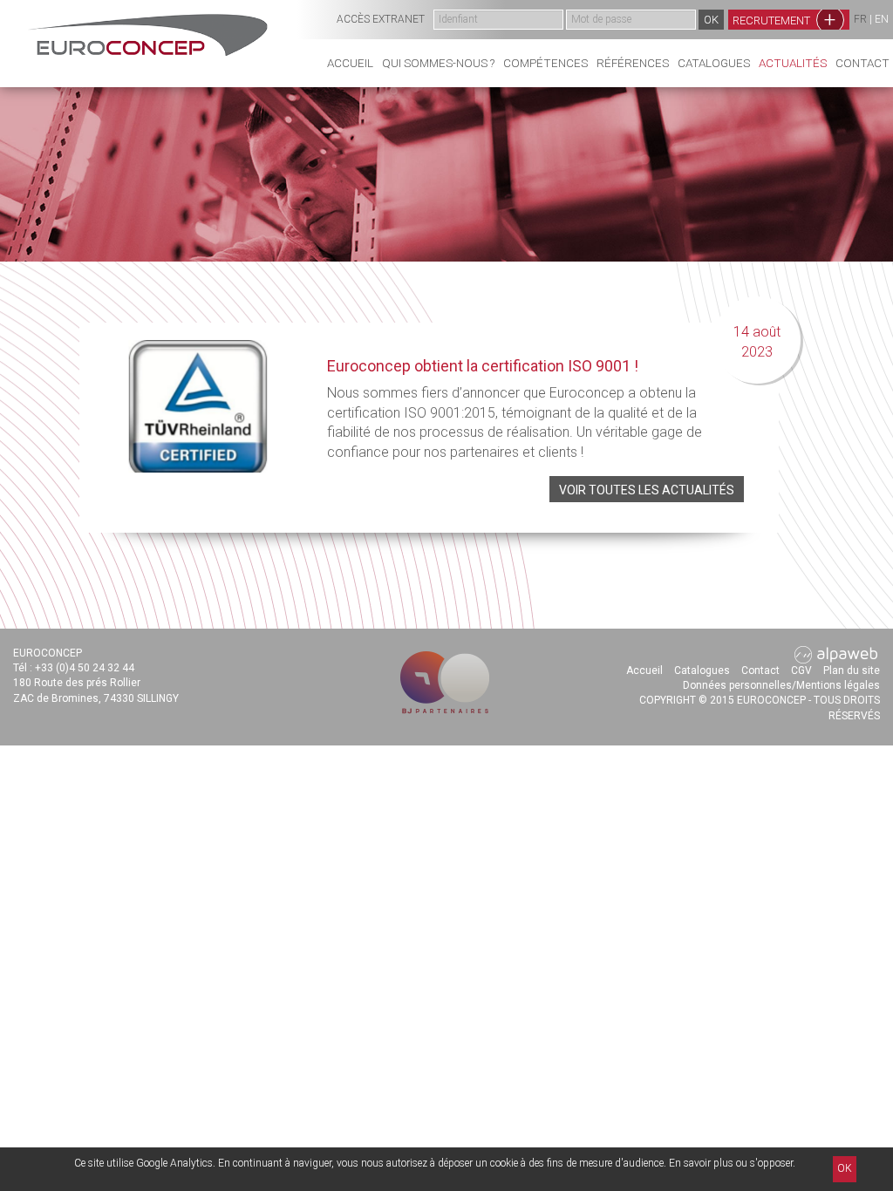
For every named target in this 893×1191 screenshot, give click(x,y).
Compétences (545, 63)
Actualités (793, 63)
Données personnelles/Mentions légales (781, 685)
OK (844, 1168)
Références (632, 63)
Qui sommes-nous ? (438, 63)
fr (860, 19)
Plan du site (851, 670)
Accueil (350, 63)
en (882, 19)
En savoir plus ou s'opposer (731, 1163)
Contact (862, 63)
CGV (801, 670)
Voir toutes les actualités (646, 490)
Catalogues (714, 63)
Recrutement (784, 20)
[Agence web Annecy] (836, 654)
